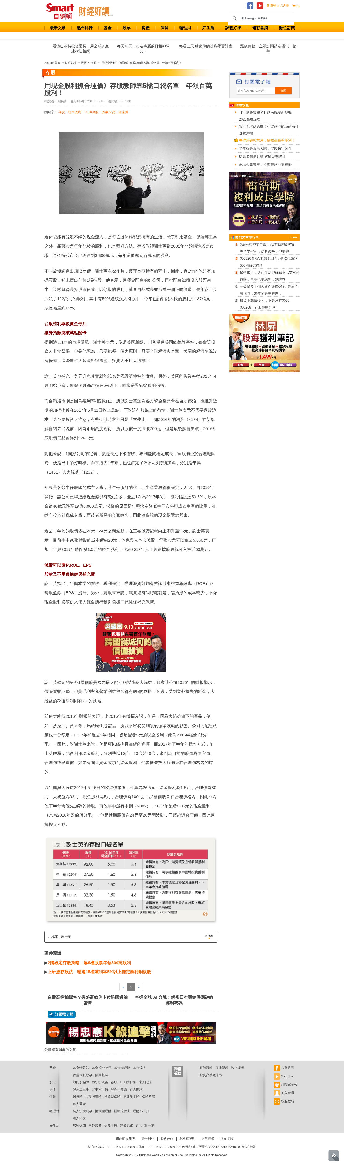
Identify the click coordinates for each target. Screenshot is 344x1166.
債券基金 (101, 1075)
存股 (61, 112)
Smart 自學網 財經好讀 (95, 11)
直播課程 (221, 1068)
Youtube (286, 1076)
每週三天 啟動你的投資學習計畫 (205, 46)
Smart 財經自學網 (62, 11)
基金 (108, 28)
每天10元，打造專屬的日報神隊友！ (143, 48)
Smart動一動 (144, 1125)
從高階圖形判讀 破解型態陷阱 (262, 156)
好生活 (208, 28)
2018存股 (91, 112)
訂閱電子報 (288, 1084)
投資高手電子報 (211, 1075)
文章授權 (207, 1139)
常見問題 (226, 1139)
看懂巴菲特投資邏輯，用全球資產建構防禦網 (81, 48)
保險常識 (148, 1096)
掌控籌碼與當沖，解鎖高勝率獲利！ (267, 140)
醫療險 (78, 1096)
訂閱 (283, 90)
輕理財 (185, 28)
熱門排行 (85, 28)
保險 (164, 28)
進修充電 (126, 1125)
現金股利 (74, 112)
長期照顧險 (93, 1096)
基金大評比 (122, 1068)
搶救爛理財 (103, 1111)
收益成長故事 (82, 1075)
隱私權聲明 (187, 1139)
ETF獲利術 (128, 1082)
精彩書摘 (260, 28)
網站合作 (166, 1139)
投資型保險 (112, 1096)
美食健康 (110, 1125)
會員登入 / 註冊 (278, 5)
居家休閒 (79, 1125)
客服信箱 (287, 1101)
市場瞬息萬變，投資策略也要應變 (265, 165)
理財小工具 (141, 1111)
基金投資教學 (101, 1068)
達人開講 (145, 1082)
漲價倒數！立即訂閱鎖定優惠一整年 (268, 48)
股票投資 (108, 112)
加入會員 (287, 1093)
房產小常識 (119, 1089)
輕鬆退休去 (122, 1111)
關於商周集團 (125, 1139)
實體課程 (206, 1068)
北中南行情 (100, 1089)
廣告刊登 (147, 1139)
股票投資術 (100, 1082)
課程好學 (233, 28)
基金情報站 (81, 1068)
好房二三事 (81, 1089)
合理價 (123, 112)
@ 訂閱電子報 (62, 1014)
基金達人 (139, 1068)
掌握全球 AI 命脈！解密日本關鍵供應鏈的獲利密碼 (174, 1000)
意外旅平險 (131, 1096)
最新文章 (58, 28)
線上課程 (237, 1068)
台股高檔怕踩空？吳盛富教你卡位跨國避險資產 (88, 1000)
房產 (146, 28)
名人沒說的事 (82, 1111)
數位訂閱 (287, 28)
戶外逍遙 (95, 1125)
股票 (127, 28)
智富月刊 (287, 1068)
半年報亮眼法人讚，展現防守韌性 (265, 149)
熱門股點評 (81, 1082)
